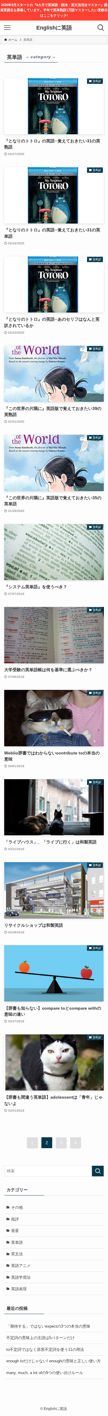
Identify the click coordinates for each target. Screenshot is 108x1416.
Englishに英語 (54, 27)
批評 (15, 1219)
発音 (15, 1230)
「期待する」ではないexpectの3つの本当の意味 (48, 1326)
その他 (17, 1207)
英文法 (17, 1254)
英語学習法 (21, 1277)
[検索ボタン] (101, 28)
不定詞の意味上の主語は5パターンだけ (40, 1337)
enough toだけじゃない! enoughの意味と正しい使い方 (53, 1361)
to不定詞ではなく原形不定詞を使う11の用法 (45, 1349)
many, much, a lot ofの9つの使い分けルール (44, 1372)
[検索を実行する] (98, 1171)
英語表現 (19, 1289)
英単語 (17, 1242)
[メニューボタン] (7, 28)
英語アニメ (21, 1265)
